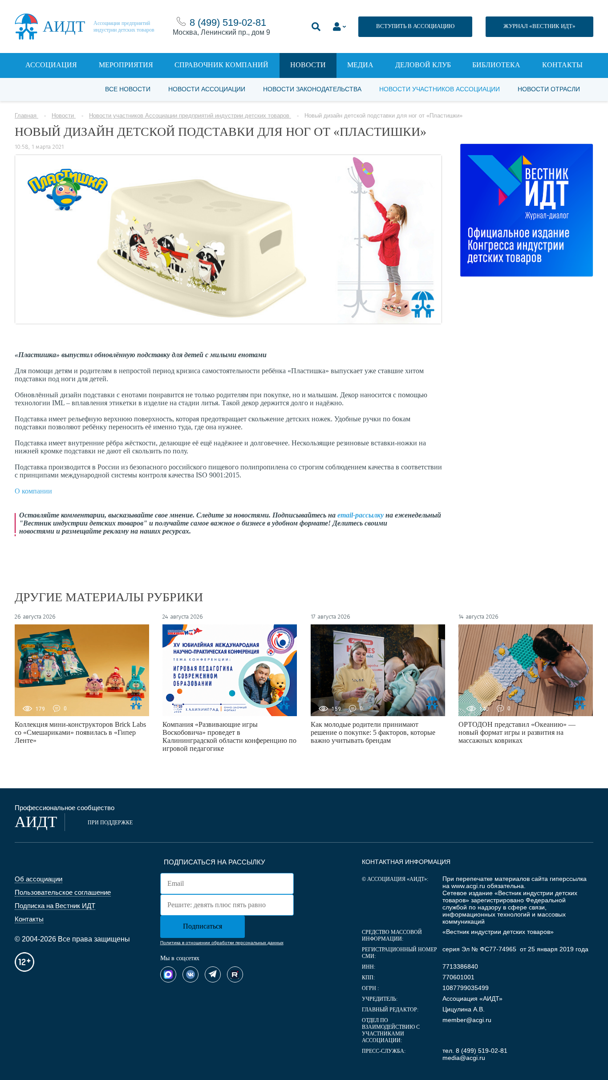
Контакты (562, 65)
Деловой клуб (423, 65)
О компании (33, 491)
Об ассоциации (38, 879)
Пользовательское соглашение (63, 892)
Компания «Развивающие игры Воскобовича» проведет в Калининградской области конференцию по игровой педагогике (229, 736)
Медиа (360, 65)
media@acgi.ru (463, 1057)
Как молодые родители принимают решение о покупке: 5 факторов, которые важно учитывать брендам (373, 732)
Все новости (127, 89)
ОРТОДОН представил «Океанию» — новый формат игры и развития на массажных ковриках (517, 732)
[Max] (168, 974)
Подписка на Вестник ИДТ (55, 905)
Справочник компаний (221, 65)
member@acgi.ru (466, 1019)
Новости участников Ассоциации (439, 89)
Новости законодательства (312, 89)
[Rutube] (235, 974)
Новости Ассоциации (206, 89)
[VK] (190, 974)
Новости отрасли (549, 89)
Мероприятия (126, 65)
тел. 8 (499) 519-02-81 (474, 1050)
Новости (308, 65)
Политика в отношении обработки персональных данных (222, 942)
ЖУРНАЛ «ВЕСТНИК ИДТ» (539, 26)
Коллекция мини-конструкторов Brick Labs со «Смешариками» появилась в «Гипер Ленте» (80, 732)
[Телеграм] (213, 974)
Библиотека (496, 65)
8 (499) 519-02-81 (228, 22)
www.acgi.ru (468, 885)
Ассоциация (51, 65)
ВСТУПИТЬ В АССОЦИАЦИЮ (415, 26)
